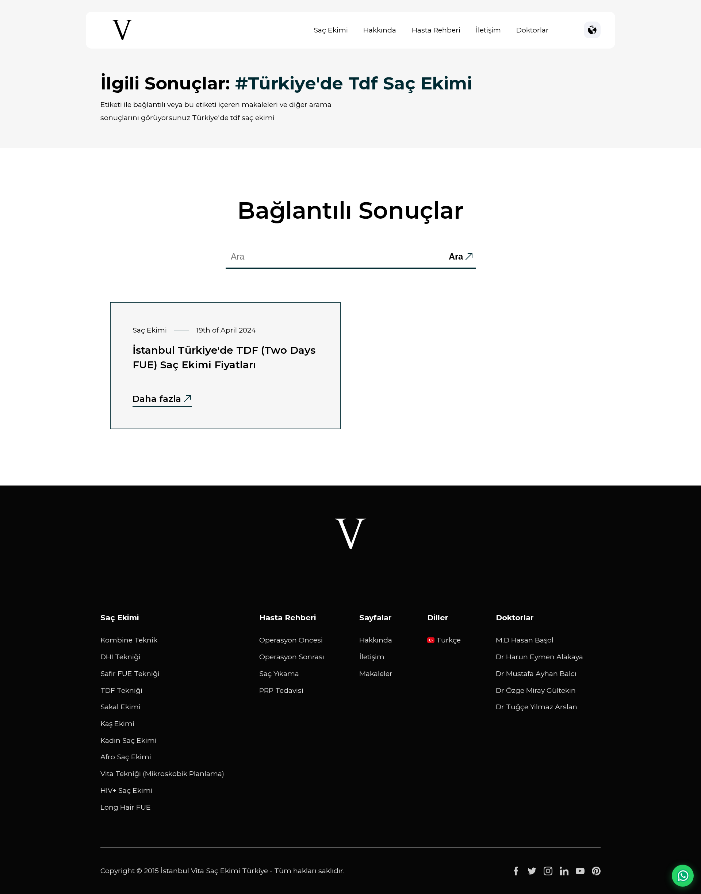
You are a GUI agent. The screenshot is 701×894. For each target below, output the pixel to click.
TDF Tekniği (121, 690)
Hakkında (379, 30)
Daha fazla (157, 399)
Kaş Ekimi (117, 723)
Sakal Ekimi (120, 706)
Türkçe (448, 640)
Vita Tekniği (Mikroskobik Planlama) (162, 773)
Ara (456, 256)
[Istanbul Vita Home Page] (122, 40)
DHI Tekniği (120, 656)
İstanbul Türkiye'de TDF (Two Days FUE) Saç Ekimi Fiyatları (224, 357)
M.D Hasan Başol (524, 640)
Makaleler (375, 673)
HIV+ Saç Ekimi (126, 790)
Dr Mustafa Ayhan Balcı (536, 673)
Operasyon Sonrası (291, 656)
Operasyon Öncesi (291, 640)
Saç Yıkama (279, 673)
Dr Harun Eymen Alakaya (539, 656)
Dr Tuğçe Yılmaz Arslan (536, 706)
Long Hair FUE (125, 807)
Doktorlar (532, 30)
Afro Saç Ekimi (125, 756)
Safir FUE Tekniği (130, 673)
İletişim (488, 30)
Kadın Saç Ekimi (128, 740)
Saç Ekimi (331, 30)
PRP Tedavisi (281, 690)
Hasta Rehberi (436, 30)
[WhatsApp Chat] (683, 875)
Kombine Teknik (128, 640)
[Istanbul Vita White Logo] (350, 534)
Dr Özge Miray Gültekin (536, 690)
